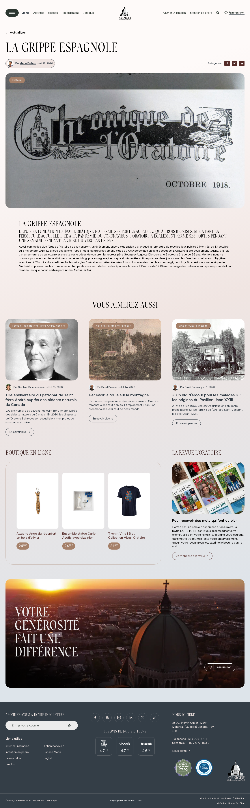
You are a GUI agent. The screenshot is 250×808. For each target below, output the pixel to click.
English (48, 758)
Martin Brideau (28, 63)
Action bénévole (54, 746)
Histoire (17, 80)
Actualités (15, 32)
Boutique (88, 12)
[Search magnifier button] (218, 12)
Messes (53, 12)
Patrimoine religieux (119, 326)
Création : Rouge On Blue (231, 803)
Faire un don (224, 667)
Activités (38, 12)
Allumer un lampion (174, 12)
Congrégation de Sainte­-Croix (125, 801)
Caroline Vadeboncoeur (31, 387)
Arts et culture (188, 326)
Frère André (47, 326)
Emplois (10, 764)
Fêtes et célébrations (25, 326)
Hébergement (70, 12)
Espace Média (52, 752)
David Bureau (109, 387)
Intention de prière (200, 12)
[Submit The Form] (69, 725)
